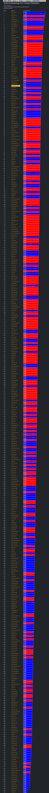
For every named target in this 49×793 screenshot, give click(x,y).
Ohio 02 (13, 165)
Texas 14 (13, 312)
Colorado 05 (14, 501)
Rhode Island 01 (15, 571)
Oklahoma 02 (14, 42)
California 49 (14, 748)
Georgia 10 (13, 409)
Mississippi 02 (14, 24)
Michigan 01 (14, 96)
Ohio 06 (13, 62)
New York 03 (14, 765)
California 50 (14, 709)
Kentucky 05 (14, 44)
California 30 (14, 533)
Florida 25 (13, 429)
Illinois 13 (13, 213)
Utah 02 (13, 461)
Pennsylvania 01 (15, 653)
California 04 (14, 589)
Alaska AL (13, 651)
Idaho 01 (13, 421)
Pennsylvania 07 (15, 348)
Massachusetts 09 (15, 641)
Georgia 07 (13, 529)
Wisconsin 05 (14, 639)
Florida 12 (13, 215)
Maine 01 (13, 547)
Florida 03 (13, 39)
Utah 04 (13, 747)
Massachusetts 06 (15, 621)
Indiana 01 (13, 495)
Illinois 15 (13, 190)
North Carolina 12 (15, 366)
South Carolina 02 (15, 323)
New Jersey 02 (14, 380)
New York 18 (14, 565)
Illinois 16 (13, 474)
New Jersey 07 (14, 772)
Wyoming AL (14, 262)
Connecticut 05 (14, 432)
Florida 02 (13, 138)
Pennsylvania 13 (15, 143)
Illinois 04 (13, 102)
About (9, 0)
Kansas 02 (13, 179)
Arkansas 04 (14, 50)
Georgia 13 (13, 522)
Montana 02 (14, 314)
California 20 (14, 506)
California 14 (14, 756)
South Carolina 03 (15, 80)
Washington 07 (14, 702)
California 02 (14, 563)
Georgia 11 (13, 635)
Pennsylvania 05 (15, 538)
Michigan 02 (14, 71)
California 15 (14, 761)
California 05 (14, 646)
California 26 (14, 662)
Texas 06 (13, 357)
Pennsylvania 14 (15, 123)
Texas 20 (13, 159)
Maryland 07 (14, 244)
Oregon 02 (13, 265)
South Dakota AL (15, 395)
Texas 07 (13, 105)
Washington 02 (14, 610)
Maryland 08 (14, 738)
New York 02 (14, 729)
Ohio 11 (13, 33)
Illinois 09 (13, 470)
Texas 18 (13, 258)
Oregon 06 (13, 511)
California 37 (14, 184)
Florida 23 (13, 518)
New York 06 (14, 416)
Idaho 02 (13, 301)
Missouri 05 (14, 253)
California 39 (14, 619)
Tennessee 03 (14, 229)
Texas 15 (13, 28)
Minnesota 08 (14, 278)
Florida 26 (13, 355)
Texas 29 (13, 17)
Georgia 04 (13, 269)
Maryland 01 (14, 477)
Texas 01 (13, 129)
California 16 (14, 786)
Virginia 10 (13, 790)
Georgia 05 (13, 475)
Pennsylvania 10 (15, 531)
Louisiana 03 (14, 147)
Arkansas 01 (14, 55)
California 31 (14, 526)
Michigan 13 (14, 172)
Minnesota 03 (14, 660)
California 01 (14, 186)
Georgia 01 (13, 183)
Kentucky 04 (14, 402)
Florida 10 (13, 209)
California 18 (14, 659)
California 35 (14, 594)
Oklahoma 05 (14, 492)
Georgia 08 (13, 271)
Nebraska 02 (14, 527)
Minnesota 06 (14, 695)
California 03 (14, 691)
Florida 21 (13, 439)
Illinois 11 (13, 675)
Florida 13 (13, 287)
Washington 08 (14, 757)
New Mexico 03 (14, 127)
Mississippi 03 (14, 68)
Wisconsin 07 (14, 294)
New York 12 (14, 784)
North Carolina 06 (15, 199)
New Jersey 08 (14, 457)
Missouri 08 (14, 15)
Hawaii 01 (13, 698)
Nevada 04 (13, 454)
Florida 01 (13, 353)
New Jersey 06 (14, 754)
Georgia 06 (13, 783)
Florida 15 (13, 226)
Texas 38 (13, 686)
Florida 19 (13, 452)
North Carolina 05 (15, 136)
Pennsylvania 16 (15, 217)
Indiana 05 (13, 387)
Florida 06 (13, 35)
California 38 (14, 592)
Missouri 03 (14, 483)
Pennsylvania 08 (15, 231)
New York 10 (14, 705)
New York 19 (14, 445)
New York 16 (14, 722)
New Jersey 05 (14, 655)
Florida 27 (13, 420)
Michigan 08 (14, 82)
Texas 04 (13, 574)
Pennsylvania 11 (15, 515)
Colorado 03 (14, 235)
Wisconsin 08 (14, 407)
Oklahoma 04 (14, 202)
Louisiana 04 (14, 48)
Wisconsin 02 (14, 562)
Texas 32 (13, 197)
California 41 (14, 633)
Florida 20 (13, 59)
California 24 (14, 642)
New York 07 (14, 585)
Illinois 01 (13, 195)
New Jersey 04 (14, 502)
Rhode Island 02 (15, 558)
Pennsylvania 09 (15, 281)
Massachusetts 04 (15, 711)
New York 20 (14, 544)
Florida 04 (13, 280)
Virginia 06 (13, 414)
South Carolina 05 (15, 166)
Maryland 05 (14, 779)
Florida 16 (13, 430)
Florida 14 (13, 378)
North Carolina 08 (15, 211)
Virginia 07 (13, 750)
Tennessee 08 (14, 220)
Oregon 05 (13, 628)
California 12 (14, 739)
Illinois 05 (13, 725)
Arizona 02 (13, 240)
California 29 (14, 330)
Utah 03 (13, 572)
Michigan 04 (14, 200)
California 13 (14, 344)
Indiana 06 (13, 303)
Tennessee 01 (14, 76)
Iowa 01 (13, 238)
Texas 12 (13, 403)
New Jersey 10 (14, 351)
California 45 (14, 723)
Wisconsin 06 (14, 373)
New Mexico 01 (14, 206)
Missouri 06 (14, 276)
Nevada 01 (13, 89)
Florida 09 (13, 436)
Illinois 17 (13, 94)
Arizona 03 (13, 267)
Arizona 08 (13, 468)
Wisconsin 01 (14, 362)
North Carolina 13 (15, 545)
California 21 (14, 191)
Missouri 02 (14, 598)
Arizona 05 (13, 763)
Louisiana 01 (14, 249)
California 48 (14, 657)
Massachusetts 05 (15, 770)
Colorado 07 (14, 677)
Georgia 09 (13, 393)
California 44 (14, 466)
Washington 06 (14, 669)
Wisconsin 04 (14, 111)
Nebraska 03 (14, 168)
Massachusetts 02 (15, 448)
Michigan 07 (14, 472)
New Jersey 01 (14, 535)
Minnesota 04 (14, 497)
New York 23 (14, 305)
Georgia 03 (13, 580)
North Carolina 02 (15, 630)
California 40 (14, 777)
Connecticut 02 (14, 583)
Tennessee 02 (14, 299)
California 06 (14, 499)
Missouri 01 (14, 154)
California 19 (14, 743)
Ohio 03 (13, 274)
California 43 (14, 486)
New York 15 (14, 174)
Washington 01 (14, 781)
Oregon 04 (13, 310)
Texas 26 (13, 707)
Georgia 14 (13, 375)
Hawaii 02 (13, 637)
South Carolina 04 (15, 145)
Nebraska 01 (14, 368)
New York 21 (14, 289)
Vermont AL (14, 297)
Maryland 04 (14, 508)
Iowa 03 (13, 551)
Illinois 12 (13, 161)
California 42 (14, 412)
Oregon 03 (13, 576)
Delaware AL (14, 443)
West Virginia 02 (15, 98)
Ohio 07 (13, 549)
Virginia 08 (13, 759)
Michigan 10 (14, 290)
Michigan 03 (14, 493)
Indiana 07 (13, 112)
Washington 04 (14, 425)
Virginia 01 (13, 599)
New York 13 (14, 423)
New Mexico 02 (14, 78)
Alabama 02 (14, 141)
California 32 (14, 664)
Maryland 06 (14, 567)
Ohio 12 (13, 335)
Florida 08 (13, 321)
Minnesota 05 (14, 504)
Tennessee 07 (14, 479)
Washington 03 (14, 596)
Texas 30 (13, 254)
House (14, 1)
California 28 (14, 601)
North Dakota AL (15, 481)
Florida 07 (13, 456)
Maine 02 (13, 163)
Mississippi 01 (14, 175)
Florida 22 (13, 332)
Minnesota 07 (14, 317)
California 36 (14, 736)
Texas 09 (13, 30)
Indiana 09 (13, 371)
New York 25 (14, 263)
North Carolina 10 (15, 170)
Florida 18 (13, 73)
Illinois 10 (13, 716)
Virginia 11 (13, 792)
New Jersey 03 (14, 626)
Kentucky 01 (14, 69)
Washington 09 (14, 678)
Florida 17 (13, 319)
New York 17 (14, 696)
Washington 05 (14, 333)
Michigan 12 (14, 148)
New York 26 (14, 236)
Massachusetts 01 (15, 459)
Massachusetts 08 (15, 684)
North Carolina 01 (15, 57)
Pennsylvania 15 (15, 125)
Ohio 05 (13, 328)
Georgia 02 (13, 23)
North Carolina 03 (15, 139)
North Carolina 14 (15, 484)
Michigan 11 (14, 603)
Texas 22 (13, 734)
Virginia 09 (13, 87)
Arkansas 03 (14, 391)
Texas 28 (13, 157)
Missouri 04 (14, 245)
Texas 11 (13, 109)
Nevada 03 (13, 450)
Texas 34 (13, 14)
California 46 (14, 488)
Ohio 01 (13, 510)
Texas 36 (13, 120)
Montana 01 (14, 346)
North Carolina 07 (15, 233)
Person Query (36, 0)
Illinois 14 (13, 556)
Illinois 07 (13, 608)
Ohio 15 (13, 389)
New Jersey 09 (14, 341)
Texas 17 (13, 134)
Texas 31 (13, 590)
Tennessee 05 (14, 650)
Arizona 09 (13, 337)
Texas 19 (13, 93)
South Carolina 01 (15, 616)
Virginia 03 (13, 364)
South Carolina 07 (15, 37)
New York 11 (14, 447)
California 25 (14, 84)
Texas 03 (13, 680)
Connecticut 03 (14, 581)
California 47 (14, 714)
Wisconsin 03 (14, 292)
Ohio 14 (13, 222)
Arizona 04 (13, 524)
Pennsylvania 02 (15, 21)
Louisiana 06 (14, 438)
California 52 (14, 386)
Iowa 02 (13, 360)
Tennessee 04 (14, 260)
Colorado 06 (14, 668)
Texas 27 (13, 188)
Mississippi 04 (14, 384)
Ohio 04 (13, 434)
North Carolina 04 (15, 400)
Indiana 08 (13, 152)
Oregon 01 (13, 605)
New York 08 (14, 463)
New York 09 (14, 339)
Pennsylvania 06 (15, 671)
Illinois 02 (13, 116)
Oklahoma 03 (14, 53)
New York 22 (14, 285)
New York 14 (14, 296)
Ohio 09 (13, 272)
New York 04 (14, 752)
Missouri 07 (14, 51)
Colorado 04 (14, 745)
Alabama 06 (14, 324)
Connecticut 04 (14, 730)
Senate (21, 1)
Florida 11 (13, 359)
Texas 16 (13, 66)
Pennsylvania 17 (15, 542)
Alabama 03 (14, 103)
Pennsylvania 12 (15, 315)
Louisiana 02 (14, 32)
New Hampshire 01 (15, 666)
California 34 (14, 91)
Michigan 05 (14, 150)
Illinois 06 (13, 569)
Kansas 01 (13, 256)
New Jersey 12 (14, 727)
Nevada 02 (13, 554)
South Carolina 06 (16, 85)
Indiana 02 (13, 118)
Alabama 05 (14, 369)
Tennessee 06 (14, 242)
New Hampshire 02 (15, 540)
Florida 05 (13, 689)
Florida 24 (13, 100)
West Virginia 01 (15, 46)
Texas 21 (13, 614)
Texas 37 (13, 687)
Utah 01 (13, 520)
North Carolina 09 (15, 306)
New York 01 (14, 766)
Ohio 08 (13, 218)
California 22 (14, 19)
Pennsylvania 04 (15, 673)
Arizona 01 (13, 632)
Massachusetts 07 (15, 587)
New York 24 (14, 326)
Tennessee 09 (14, 41)
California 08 (14, 648)
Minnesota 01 (14, 427)
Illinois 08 (13, 720)
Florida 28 (13, 382)
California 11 (14, 774)
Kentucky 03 (14, 251)
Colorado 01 (14, 612)
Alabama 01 (14, 247)
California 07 (14, 617)
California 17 (14, 788)
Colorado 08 (14, 623)
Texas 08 (13, 513)
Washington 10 (14, 713)
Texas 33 (13, 60)
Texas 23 (13, 411)
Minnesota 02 (14, 693)
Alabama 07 (14, 114)
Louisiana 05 (14, 26)
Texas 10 (13, 465)
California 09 (14, 624)
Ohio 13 (13, 181)
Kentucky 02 (14, 156)
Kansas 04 (13, 130)
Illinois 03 (13, 553)
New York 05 (14, 490)
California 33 (14, 441)
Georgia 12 (13, 64)
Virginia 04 (13, 377)
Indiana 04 (13, 283)
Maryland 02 (14, 732)
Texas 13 (13, 75)
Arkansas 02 (14, 227)
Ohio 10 (13, 177)
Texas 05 (13, 418)
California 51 (14, 718)
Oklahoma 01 (14, 308)
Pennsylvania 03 (15, 107)
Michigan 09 (14, 396)
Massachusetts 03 (15, 578)
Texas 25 (13, 342)
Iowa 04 (13, 398)
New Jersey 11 (14, 704)
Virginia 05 (13, 193)
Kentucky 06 (14, 224)
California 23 (14, 121)
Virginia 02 (13, 536)
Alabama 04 (14, 204)
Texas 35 (13, 405)
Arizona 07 (13, 12)
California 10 (14, 775)
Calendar (28, 1)
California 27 (14, 741)
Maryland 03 (14, 768)
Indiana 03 (13, 208)
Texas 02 (13, 682)
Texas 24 (13, 700)
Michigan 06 (14, 607)
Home (5, 0)
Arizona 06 (13, 350)
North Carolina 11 (15, 132)
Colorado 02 (14, 644)
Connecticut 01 (14, 517)
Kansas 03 (13, 560)
